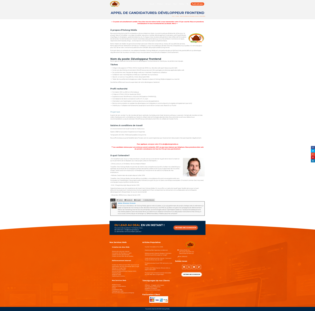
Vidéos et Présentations (119, 286)
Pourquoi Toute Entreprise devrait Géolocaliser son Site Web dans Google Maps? (158, 273)
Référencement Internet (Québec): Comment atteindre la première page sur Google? (158, 254)
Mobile (114, 288)
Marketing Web (116, 273)
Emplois (177, 16)
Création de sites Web (120, 247)
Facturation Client (151, 294)
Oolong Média (165, 309)
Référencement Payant (119, 269)
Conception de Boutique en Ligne (121, 253)
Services (168, 4)
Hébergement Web (117, 291)
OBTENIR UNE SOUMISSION (185, 228)
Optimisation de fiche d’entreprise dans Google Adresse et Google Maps (125, 267)
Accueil (151, 4)
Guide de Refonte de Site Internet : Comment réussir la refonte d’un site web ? (158, 259)
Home (173, 16)
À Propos (160, 4)
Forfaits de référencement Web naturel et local (125, 265)
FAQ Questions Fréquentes (152, 287)
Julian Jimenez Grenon (127, 203)
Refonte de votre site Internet (120, 251)
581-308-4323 (198, 4)
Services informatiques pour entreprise (123, 293)
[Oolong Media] (115, 7)
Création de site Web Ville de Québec (122, 256)
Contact (181, 4)
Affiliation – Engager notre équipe (154, 285)
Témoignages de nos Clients (156, 280)
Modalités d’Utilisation (151, 288)
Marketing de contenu (118, 276)
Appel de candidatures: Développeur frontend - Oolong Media (192, 16)
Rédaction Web (116, 274)
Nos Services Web (119, 280)
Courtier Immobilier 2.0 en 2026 (154, 247)
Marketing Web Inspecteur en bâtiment (156, 250)
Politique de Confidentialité (152, 290)
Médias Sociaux (116, 284)
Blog (174, 4)
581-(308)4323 (183, 256)
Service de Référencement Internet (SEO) (124, 271)
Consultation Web (117, 289)
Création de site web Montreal (120, 254)
